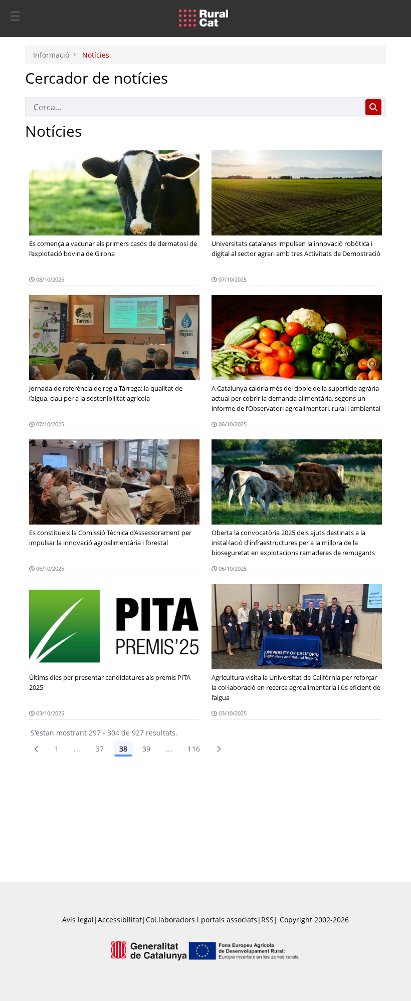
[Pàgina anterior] (36, 749)
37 (100, 749)
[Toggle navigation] (15, 15)
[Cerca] (373, 107)
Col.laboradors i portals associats (201, 919)
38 (123, 749)
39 (146, 749)
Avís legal (78, 919)
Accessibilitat (120, 919)
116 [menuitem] (193, 749)
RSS (267, 919)
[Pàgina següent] (219, 749)
